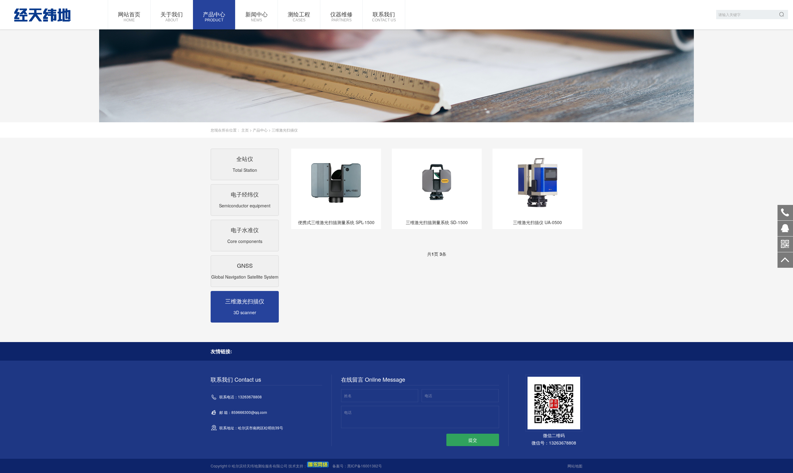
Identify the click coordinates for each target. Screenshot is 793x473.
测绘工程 (299, 16)
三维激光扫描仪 (285, 129)
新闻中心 (256, 16)
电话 (428, 395)
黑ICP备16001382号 (364, 465)
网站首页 (129, 16)
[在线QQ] (785, 230)
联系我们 (384, 16)
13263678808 (785, 212)
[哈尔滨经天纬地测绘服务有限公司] (38, 14)
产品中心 (214, 16)
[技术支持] (318, 465)
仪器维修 (341, 16)
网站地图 (574, 465)
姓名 (348, 395)
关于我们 (171, 16)
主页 (245, 129)
